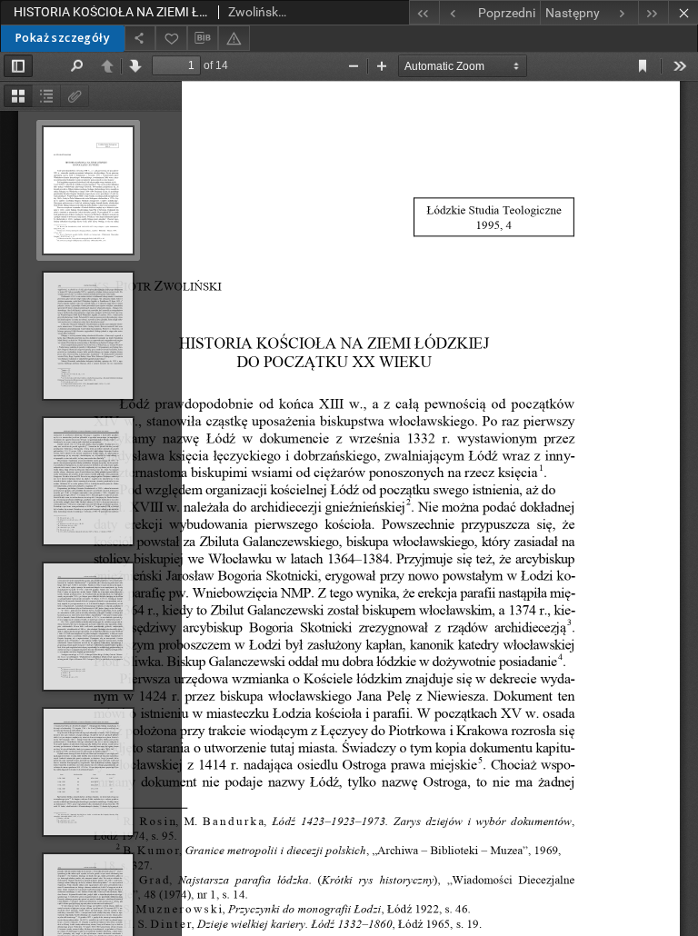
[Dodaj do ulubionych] (170, 37)
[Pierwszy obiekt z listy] (424, 12)
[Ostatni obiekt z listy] (653, 12)
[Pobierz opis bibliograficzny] (202, 38)
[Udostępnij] (140, 37)
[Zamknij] (683, 12)
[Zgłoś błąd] (233, 37)
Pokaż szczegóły (62, 37)
